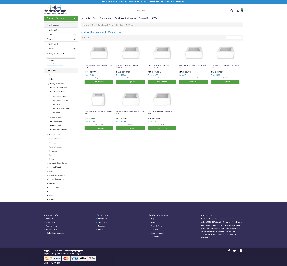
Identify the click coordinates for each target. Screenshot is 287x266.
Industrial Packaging (56, 179)
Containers (53, 151)
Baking (51, 79)
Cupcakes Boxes (56, 118)
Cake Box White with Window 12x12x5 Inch (159, 66)
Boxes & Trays (54, 135)
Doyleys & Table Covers (58, 163)
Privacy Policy (51, 222)
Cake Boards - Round (59, 97)
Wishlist (101, 229)
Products (101, 226)
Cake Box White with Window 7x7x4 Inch (98, 66)
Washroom (53, 195)
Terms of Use (51, 229)
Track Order (103, 222)
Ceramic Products (55, 139)
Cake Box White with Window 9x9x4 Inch (161, 113)
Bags (50, 75)
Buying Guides (106, 18)
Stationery (53, 191)
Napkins (52, 183)
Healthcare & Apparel (57, 175)
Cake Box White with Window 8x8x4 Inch (225, 66)
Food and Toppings (56, 167)
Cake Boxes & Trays (57, 92)
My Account (102, 219)
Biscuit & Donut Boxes (58, 88)
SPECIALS (155, 18)
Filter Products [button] (53, 25)
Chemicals (52, 143)
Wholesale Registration (125, 18)
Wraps (51, 199)
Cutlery (51, 159)
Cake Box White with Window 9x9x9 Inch (98, 113)
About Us (86, 18)
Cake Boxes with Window (61, 109)
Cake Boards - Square (60, 101)
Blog (95, 18)
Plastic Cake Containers (58, 130)
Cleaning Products (55, 147)
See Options (99, 82)
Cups (50, 155)
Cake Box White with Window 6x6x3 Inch (130, 113)
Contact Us (144, 18)
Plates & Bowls (54, 187)
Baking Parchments (57, 84)
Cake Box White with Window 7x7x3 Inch (193, 66)
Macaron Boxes (56, 122)
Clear (60, 64)
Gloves (51, 171)
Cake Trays (56, 113)
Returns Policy (51, 226)
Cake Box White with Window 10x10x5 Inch (127, 66)
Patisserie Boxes (56, 126)
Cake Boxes (56, 105)
